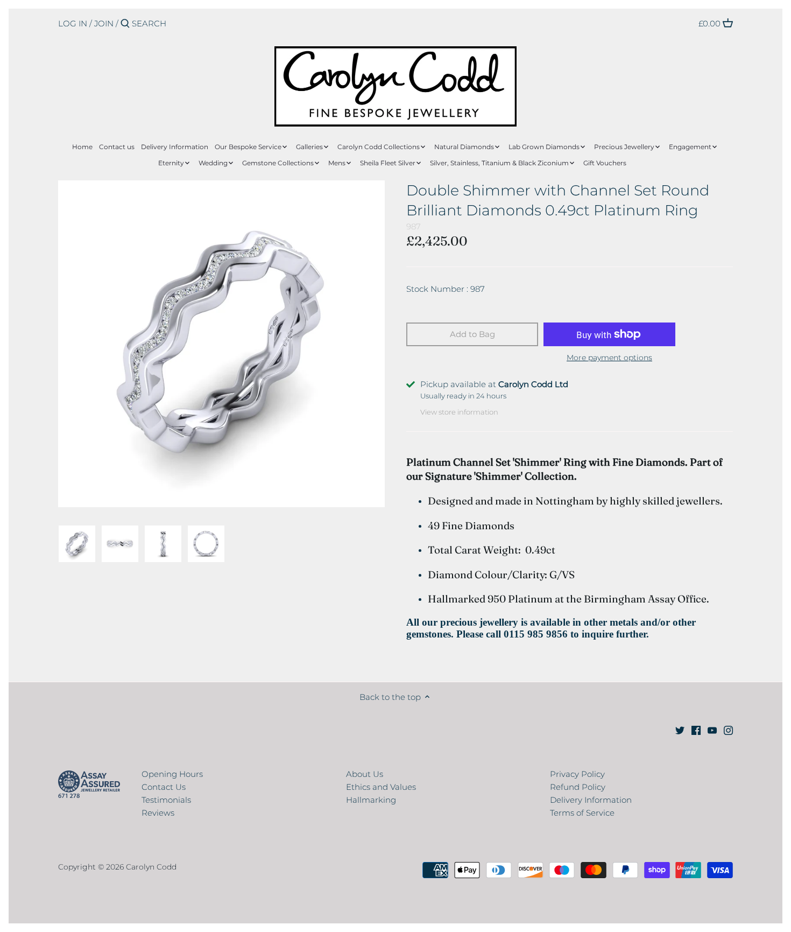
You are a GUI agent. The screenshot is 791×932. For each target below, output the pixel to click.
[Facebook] (696, 729)
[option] (77, 544)
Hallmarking (371, 800)
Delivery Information (591, 800)
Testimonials (166, 800)
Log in (72, 23)
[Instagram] (728, 729)
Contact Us (164, 787)
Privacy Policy (577, 774)
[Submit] (125, 24)
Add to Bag (472, 334)
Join (104, 23)
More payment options (609, 358)
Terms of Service (582, 813)
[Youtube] (712, 729)
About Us (364, 774)
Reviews (158, 813)
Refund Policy (577, 787)
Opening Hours (172, 774)
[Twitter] (679, 729)
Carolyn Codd (151, 867)
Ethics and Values (381, 787)
